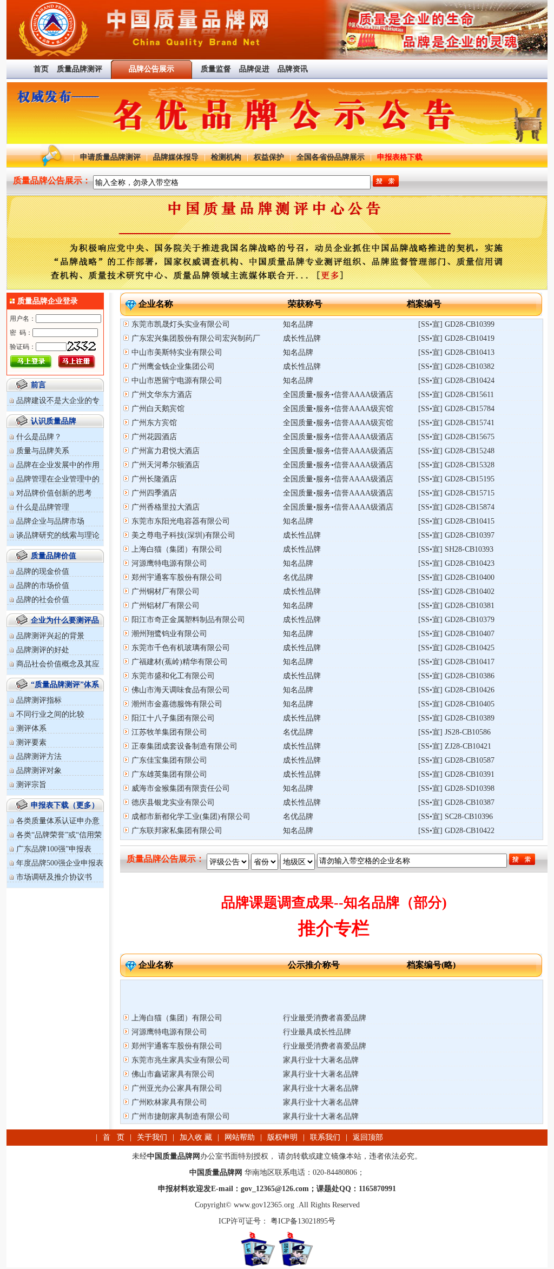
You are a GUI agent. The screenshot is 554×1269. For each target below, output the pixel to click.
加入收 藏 (196, 1137)
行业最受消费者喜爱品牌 (324, 1005)
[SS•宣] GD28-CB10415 (456, 521)
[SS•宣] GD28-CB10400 (456, 577)
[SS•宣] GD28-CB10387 (456, 802)
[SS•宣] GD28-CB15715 (456, 493)
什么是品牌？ (39, 437)
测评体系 (31, 728)
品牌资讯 (293, 69)
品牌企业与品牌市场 (50, 521)
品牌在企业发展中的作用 (58, 465)
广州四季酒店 (154, 493)
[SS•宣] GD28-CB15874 (456, 507)
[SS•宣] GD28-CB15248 (456, 451)
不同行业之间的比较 (50, 714)
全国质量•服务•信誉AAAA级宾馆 (338, 409)
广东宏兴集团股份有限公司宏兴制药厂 (195, 338)
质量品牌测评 (79, 69)
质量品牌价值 (53, 556)
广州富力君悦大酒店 (165, 451)
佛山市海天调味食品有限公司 (180, 690)
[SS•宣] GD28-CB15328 (456, 465)
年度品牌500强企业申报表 (59, 863)
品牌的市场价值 (42, 585)
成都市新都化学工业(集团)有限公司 (190, 816)
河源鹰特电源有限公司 (169, 563)
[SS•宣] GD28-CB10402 (456, 591)
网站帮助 (240, 1137)
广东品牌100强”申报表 (53, 849)
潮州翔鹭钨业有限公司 (169, 634)
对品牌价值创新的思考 (54, 493)
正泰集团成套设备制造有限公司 (184, 746)
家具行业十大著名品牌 (321, 1047)
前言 (38, 385)
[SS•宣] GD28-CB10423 (456, 563)
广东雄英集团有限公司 (169, 774)
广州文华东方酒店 (161, 395)
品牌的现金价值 (42, 571)
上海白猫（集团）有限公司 (176, 549)
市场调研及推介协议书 (54, 877)
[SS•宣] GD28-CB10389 (456, 718)
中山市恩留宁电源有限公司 (176, 380)
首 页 (113, 1137)
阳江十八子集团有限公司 (173, 718)
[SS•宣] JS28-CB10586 (454, 732)
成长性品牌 (302, 338)
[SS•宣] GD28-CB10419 (456, 338)
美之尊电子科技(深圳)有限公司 (183, 535)
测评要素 (31, 742)
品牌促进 (254, 69)
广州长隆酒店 (154, 479)
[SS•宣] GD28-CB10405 (456, 704)
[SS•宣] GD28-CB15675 (456, 437)
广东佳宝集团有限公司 (169, 760)
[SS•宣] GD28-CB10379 (456, 620)
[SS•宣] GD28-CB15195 (456, 479)
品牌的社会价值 (42, 600)
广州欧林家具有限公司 (169, 1090)
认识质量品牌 (53, 421)
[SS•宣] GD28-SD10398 (456, 788)
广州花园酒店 (154, 437)
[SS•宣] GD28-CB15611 (456, 395)
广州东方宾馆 (154, 423)
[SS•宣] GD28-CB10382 (456, 366)
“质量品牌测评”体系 (65, 684)
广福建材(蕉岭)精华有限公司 (179, 662)
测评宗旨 (31, 785)
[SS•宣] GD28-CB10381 (456, 606)
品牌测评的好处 (42, 650)
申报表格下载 (400, 157)
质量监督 (216, 69)
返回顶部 (368, 1137)
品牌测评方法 (39, 756)
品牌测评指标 (39, 700)
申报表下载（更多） (65, 805)
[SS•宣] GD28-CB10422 (456, 831)
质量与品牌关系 (42, 451)
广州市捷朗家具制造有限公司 (180, 1104)
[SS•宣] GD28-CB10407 (456, 634)
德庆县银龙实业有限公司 (173, 802)
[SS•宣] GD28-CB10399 (456, 324)
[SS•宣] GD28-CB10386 (456, 676)
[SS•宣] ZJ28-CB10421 (454, 746)
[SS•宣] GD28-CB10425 (456, 648)
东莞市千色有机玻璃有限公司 (180, 648)
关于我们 (152, 1137)
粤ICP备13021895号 (301, 1221)
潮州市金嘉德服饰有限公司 (176, 704)
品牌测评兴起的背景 (50, 636)
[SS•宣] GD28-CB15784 (456, 409)
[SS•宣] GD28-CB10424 (456, 380)
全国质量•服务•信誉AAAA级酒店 (338, 395)
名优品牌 (298, 577)
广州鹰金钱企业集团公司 (173, 366)
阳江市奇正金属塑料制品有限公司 (188, 620)
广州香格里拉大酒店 (165, 507)
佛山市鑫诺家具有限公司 (173, 1062)
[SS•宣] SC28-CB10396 (455, 816)
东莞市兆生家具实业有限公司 (180, 1047)
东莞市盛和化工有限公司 (173, 676)
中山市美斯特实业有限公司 (176, 352)
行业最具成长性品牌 (317, 1019)
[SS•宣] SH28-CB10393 (455, 549)
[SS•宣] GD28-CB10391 (456, 774)
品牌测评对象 (39, 770)
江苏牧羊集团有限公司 (169, 732)
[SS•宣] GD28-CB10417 (456, 662)
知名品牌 (298, 324)
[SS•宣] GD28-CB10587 (456, 760)
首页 (41, 69)
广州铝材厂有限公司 (165, 606)
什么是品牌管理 (42, 507)
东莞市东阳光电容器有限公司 (180, 521)
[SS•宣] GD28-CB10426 (456, 690)
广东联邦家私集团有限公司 (176, 831)
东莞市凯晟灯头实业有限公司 (180, 324)
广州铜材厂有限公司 (165, 591)
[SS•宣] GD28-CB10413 (456, 352)
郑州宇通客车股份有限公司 (176, 577)
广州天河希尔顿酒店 (165, 465)
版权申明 (282, 1137)
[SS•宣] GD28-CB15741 (456, 423)
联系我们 (325, 1137)
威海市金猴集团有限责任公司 (180, 788)
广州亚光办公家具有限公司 (176, 1076)
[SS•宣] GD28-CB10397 (456, 535)
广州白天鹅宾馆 (157, 409)
